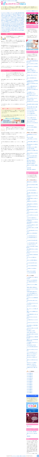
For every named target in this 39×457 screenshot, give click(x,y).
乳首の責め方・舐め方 (30, 99)
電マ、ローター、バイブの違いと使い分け (32, 309)
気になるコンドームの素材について (32, 306)
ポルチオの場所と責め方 (15, 26)
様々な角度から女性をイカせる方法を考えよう (32, 335)
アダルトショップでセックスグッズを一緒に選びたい (32, 220)
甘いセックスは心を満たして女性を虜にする (32, 247)
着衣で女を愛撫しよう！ (9, 15)
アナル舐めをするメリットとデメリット (32, 320)
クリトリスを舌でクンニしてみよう (9, 27)
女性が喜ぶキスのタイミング (19, 25)
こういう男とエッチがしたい (31, 244)
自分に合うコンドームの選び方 (31, 362)
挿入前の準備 (29, 167)
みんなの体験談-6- (30, 384)
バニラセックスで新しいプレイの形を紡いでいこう (32, 329)
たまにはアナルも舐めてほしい (31, 217)
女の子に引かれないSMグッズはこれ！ (32, 301)
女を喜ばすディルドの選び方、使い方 (32, 73)
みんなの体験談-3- (30, 389)
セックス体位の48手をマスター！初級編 (32, 158)
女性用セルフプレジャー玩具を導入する (32, 67)
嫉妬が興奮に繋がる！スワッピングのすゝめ (32, 295)
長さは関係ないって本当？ (31, 330)
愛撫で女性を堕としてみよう (15, 21)
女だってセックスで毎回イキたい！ (31, 258)
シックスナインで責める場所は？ (32, 119)
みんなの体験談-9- (30, 379)
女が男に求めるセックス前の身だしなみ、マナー (32, 204)
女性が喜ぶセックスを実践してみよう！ (32, 151)
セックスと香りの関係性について (32, 293)
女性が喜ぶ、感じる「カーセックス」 (16, 16)
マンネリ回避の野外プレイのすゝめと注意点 (32, 315)
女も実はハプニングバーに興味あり (32, 285)
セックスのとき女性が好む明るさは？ (32, 266)
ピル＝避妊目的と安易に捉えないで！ (32, 282)
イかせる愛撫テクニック (7, 21)
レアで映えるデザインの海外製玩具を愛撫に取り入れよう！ (32, 81)
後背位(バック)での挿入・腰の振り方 (32, 166)
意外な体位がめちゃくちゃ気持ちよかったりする (32, 145)
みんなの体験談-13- (30, 373)
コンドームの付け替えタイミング (32, 352)
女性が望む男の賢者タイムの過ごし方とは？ (32, 210)
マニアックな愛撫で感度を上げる (32, 86)
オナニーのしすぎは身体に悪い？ (32, 365)
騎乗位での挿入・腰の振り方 (31, 161)
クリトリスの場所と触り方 (31, 113)
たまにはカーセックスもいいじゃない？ (32, 323)
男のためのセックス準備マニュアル (32, 358)
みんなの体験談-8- (30, 381)
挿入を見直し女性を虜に (30, 148)
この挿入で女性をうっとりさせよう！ (32, 139)
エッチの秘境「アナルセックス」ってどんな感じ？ (32, 343)
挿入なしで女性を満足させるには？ (31, 78)
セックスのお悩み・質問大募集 (31, 431)
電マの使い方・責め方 (6, 31)
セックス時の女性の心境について (32, 235)
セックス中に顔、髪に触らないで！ (31, 191)
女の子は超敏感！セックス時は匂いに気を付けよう (32, 223)
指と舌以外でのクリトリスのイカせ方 (32, 102)
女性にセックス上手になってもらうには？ (32, 350)
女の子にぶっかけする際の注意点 (32, 280)
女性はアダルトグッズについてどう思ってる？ (32, 252)
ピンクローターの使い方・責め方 (6, 26)
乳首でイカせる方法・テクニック (15, 22)
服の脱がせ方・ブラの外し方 (31, 364)
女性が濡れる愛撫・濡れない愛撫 (10, 25)
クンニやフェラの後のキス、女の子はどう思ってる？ (32, 225)
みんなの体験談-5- (30, 386)
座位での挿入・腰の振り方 (31, 163)
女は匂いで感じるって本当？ (31, 332)
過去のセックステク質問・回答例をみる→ (12, 118)
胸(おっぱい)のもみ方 (11, 30)
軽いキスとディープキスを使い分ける (32, 123)
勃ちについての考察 (30, 137)
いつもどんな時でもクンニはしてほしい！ (32, 215)
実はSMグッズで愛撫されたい (17, 15)
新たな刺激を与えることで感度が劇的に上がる (32, 337)
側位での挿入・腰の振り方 (31, 160)
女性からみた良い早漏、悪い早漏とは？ (32, 185)
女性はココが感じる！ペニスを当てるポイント (32, 154)
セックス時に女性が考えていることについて (32, 231)
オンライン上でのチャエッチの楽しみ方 (32, 64)
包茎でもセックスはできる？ (31, 355)
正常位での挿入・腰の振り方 (31, 169)
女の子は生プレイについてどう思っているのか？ (32, 196)
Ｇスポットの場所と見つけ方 (19, 27)
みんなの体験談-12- (30, 374)
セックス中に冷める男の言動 (31, 272)
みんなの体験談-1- (30, 392)
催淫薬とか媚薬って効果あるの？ (32, 287)
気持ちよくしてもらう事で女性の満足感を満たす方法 (32, 340)
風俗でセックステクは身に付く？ (32, 353)
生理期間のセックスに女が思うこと (32, 202)
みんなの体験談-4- (30, 387)
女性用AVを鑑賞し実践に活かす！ (32, 291)
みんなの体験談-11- (30, 376)
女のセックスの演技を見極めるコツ (32, 261)
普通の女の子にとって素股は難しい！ (32, 182)
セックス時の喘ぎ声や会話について (32, 238)
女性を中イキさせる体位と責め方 (32, 155)
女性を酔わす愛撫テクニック (10, 20)
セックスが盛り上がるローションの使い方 (32, 96)
